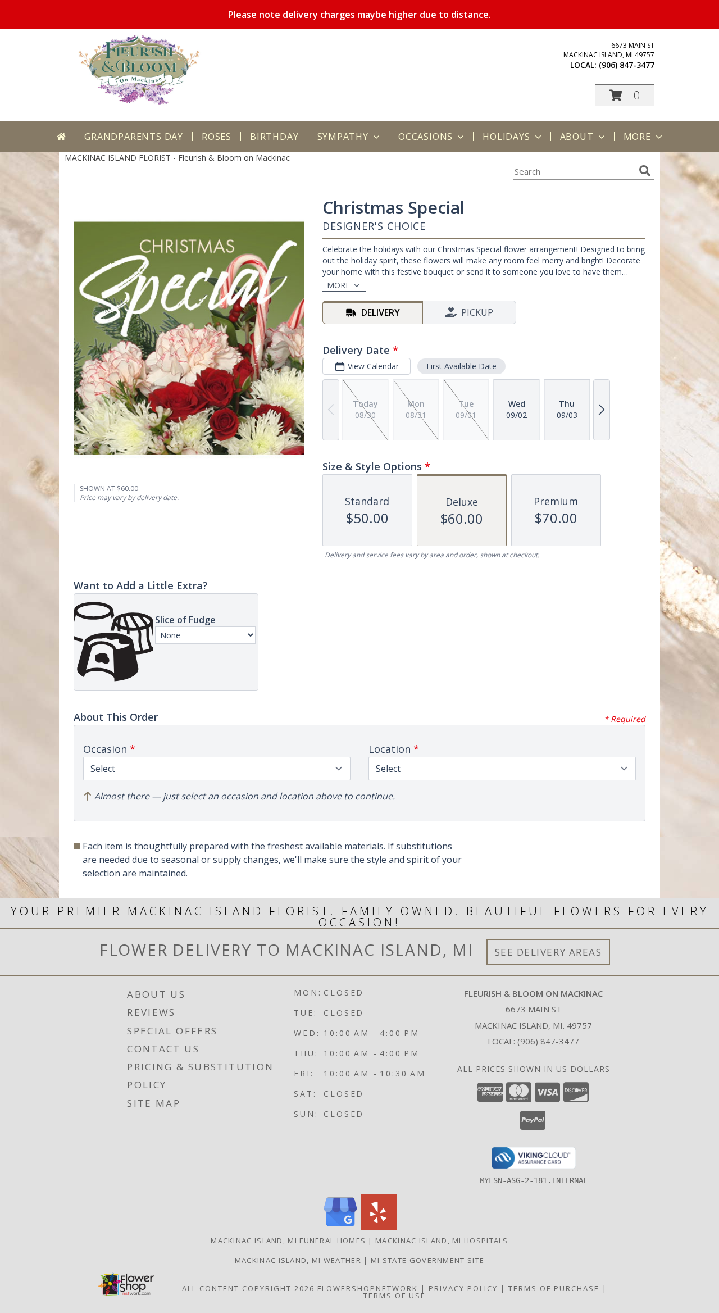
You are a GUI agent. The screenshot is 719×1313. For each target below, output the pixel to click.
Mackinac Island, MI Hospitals (441, 1240)
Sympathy (342, 136)
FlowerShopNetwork (367, 1288)
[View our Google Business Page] (340, 1226)
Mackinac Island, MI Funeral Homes (288, 1240)
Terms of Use (394, 1296)
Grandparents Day (133, 136)
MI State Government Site (427, 1260)
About (577, 136)
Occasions (425, 136)
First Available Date (461, 366)
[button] (624, 95)
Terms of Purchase (553, 1288)
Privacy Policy (463, 1288)
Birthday (274, 136)
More (637, 136)
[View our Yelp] (379, 1226)
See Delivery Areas (548, 952)
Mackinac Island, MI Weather (298, 1260)
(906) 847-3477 (626, 65)
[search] (645, 171)
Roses (216, 136)
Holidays (506, 136)
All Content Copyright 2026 (248, 1288)
